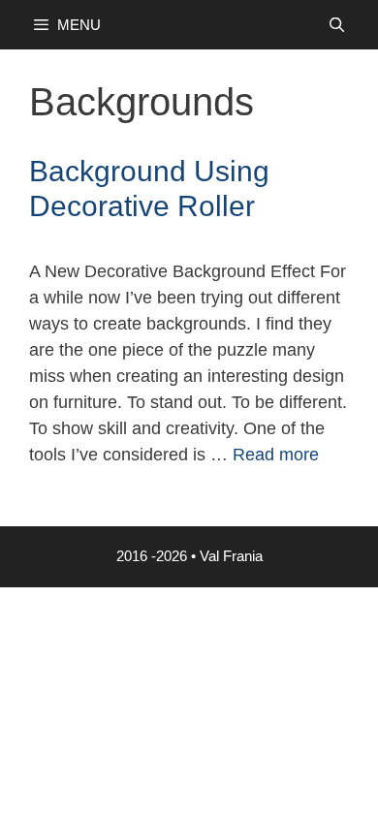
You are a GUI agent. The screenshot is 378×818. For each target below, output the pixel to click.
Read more (276, 454)
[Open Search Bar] (337, 24)
